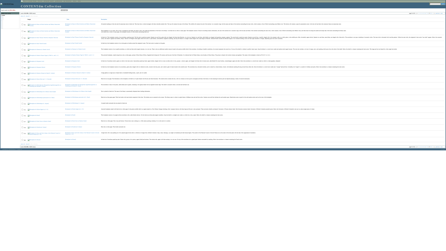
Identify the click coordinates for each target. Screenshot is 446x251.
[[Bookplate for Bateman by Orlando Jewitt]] (39, 49)
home (34, 1)
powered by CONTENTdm (9, 149)
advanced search (49, 1)
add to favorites (34, 16)
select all (23, 16)
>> (433, 13)
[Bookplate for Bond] (70, 115)
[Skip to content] (27, 1)
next (442, 13)
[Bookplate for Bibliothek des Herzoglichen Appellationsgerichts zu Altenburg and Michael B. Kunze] (81, 85)
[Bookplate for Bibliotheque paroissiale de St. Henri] (77, 97)
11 (1, 19)
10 (430, 13)
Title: (67, 19)
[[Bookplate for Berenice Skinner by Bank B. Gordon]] (41, 73)
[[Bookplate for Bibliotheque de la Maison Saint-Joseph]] (42, 91)
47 (1, 16)
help (79, 1)
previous (438, 13)
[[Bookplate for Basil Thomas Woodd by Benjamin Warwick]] (43, 37)
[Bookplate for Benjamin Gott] (72, 61)
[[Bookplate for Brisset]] (34, 139)
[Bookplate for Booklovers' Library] (73, 126)
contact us (19, 149)
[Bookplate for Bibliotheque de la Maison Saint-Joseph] (78, 91)
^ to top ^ (443, 149)
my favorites (68, 1)
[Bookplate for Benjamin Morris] (73, 67)
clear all (27, 16)
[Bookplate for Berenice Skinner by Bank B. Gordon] (77, 72)
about (74, 1)
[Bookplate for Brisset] (70, 139)
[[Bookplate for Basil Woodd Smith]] (37, 43)
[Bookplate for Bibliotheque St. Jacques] (74, 103)
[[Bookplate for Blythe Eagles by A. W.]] (38, 109)
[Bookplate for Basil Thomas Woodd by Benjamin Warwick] (79, 37)
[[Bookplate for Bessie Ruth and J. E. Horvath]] (39, 79)
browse (40, 1)
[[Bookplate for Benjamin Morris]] (36, 67)
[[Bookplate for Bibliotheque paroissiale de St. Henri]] (41, 97)
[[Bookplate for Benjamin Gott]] (36, 61)
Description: (104, 19)
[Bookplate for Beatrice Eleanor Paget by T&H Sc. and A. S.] (79, 55)
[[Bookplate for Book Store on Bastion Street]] (39, 121)
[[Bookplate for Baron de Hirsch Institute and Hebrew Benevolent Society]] (45, 25)
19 (1, 17)
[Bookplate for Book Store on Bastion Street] (75, 121)
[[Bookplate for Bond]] (34, 115)
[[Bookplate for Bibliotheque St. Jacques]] (38, 103)
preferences (58, 1)
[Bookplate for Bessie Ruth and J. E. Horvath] (76, 78)
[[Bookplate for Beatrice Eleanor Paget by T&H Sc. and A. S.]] (43, 55)
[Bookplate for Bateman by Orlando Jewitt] (75, 49)
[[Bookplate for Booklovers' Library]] (37, 127)
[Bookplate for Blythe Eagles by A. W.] (74, 109)
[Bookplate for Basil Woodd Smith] (73, 43)
